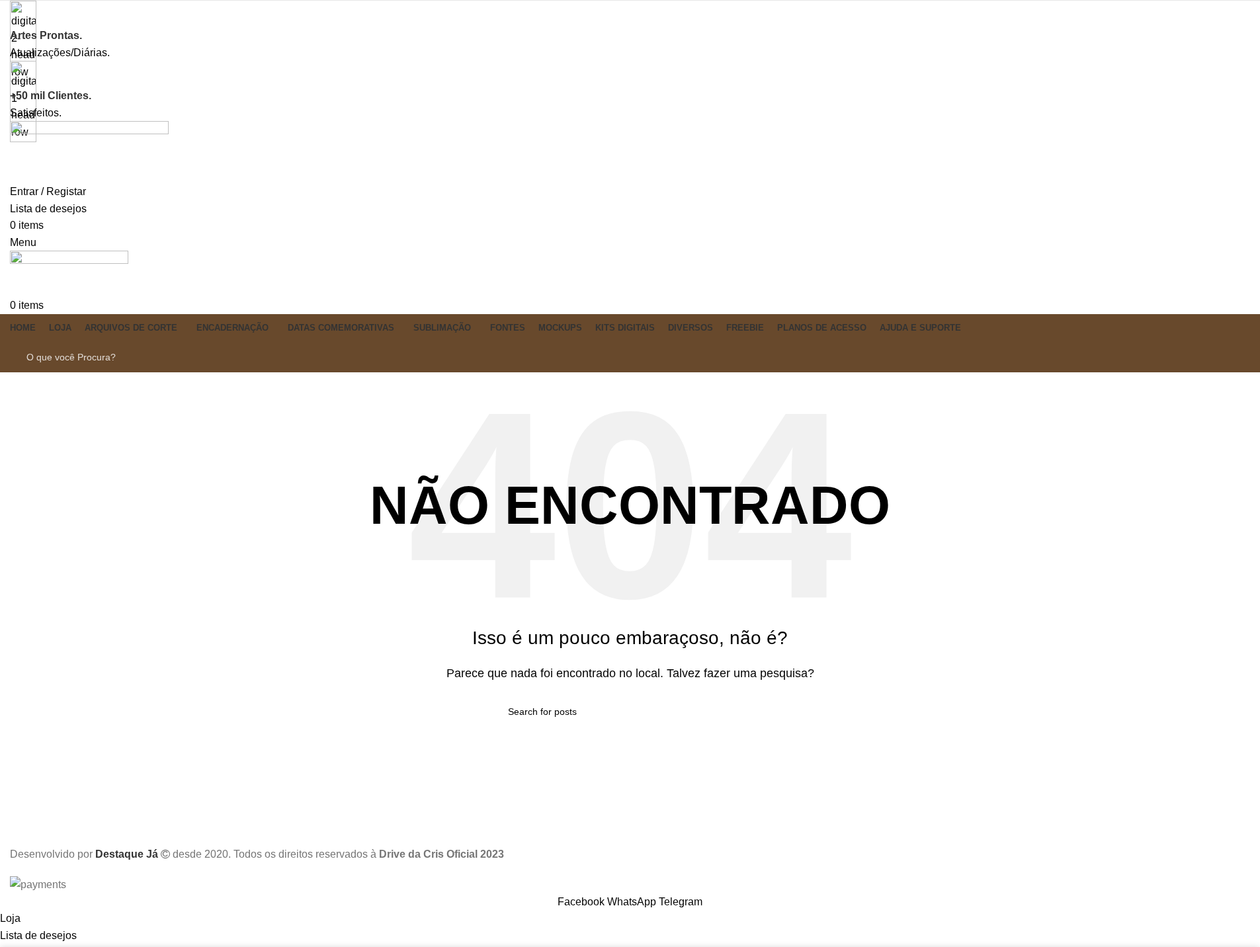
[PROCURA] (1228, 357)
